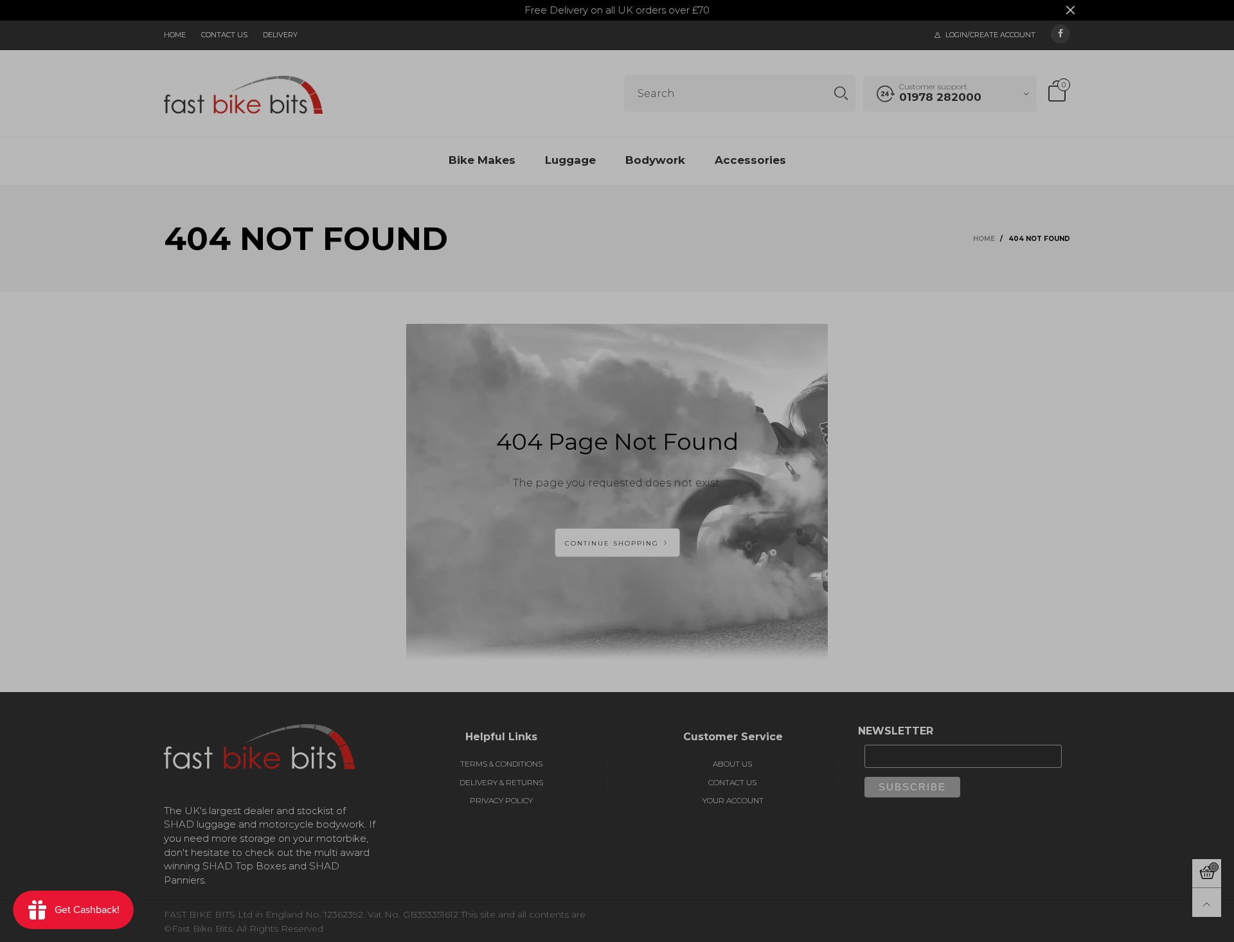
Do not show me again (506, 278)
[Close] (867, 77)
